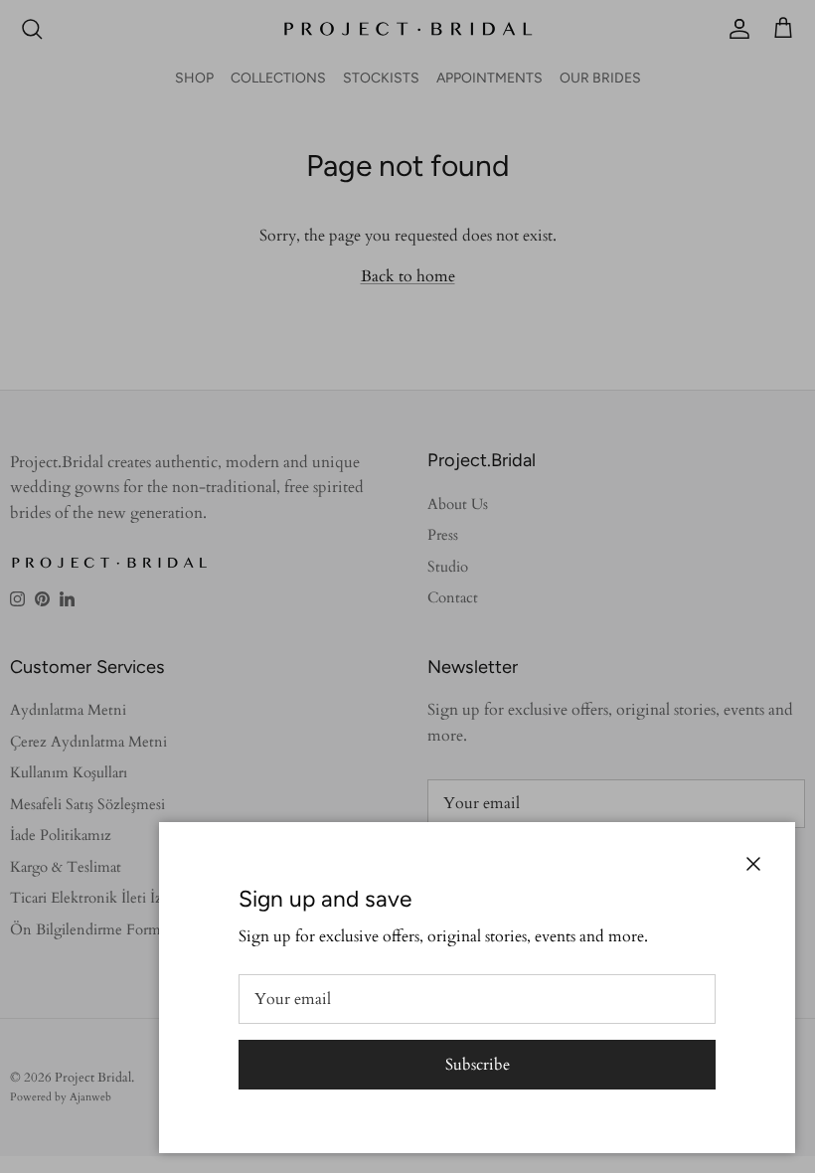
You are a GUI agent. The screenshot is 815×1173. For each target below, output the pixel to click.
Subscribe (477, 1065)
